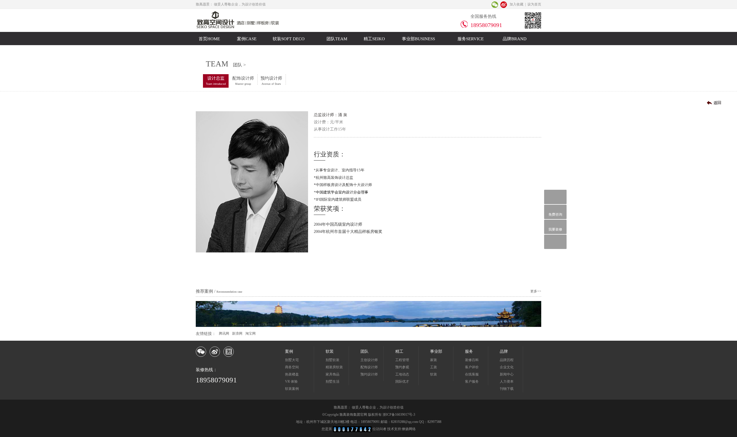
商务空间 (292, 367)
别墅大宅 (292, 360)
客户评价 (472, 367)
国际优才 (402, 381)
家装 (433, 360)
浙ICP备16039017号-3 (399, 415)
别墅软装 (332, 360)
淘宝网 (250, 333)
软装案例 (292, 389)
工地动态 (402, 374)
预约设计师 (271, 80)
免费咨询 (555, 214)
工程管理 (402, 360)
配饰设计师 (243, 80)
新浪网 (237, 333)
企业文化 (507, 367)
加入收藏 (516, 4)
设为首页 (534, 4)
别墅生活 (332, 381)
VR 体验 (291, 381)
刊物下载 (507, 389)
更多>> (535, 291)
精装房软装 (334, 367)
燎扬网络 (409, 429)
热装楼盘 (292, 374)
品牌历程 (507, 360)
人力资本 (507, 381)
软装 (433, 374)
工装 (433, 367)
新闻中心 (507, 374)
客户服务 (472, 381)
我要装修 (555, 229)
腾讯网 (224, 333)
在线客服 (472, 374)
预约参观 (402, 367)
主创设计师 (369, 360)
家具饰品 (332, 374)
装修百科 (472, 360)
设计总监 (216, 80)
